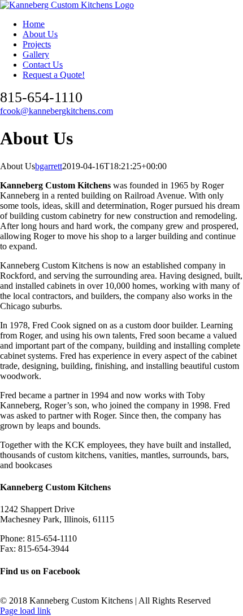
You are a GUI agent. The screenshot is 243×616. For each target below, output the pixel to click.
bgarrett (48, 166)
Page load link (25, 610)
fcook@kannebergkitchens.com (56, 111)
